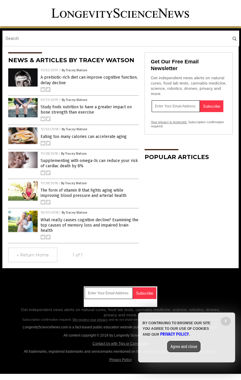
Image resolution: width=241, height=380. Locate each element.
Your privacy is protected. (169, 122)
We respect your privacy (90, 319)
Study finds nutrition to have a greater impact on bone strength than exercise (86, 109)
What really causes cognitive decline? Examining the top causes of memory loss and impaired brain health (89, 225)
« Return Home (33, 255)
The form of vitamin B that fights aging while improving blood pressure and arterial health (83, 193)
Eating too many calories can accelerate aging (84, 136)
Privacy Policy (120, 360)
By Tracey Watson (74, 70)
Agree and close (183, 346)
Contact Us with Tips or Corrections (121, 344)
